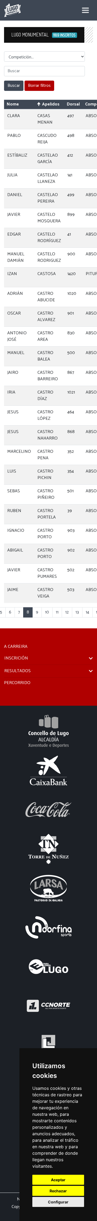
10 (47, 612)
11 (57, 612)
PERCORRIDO (17, 683)
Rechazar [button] (58, 1191)
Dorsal (73, 104)
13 (77, 612)
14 (87, 612)
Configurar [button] (58, 1202)
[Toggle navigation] (85, 10)
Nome (13, 104)
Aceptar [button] (58, 1179)
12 (67, 612)
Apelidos (51, 104)
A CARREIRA (15, 646)
